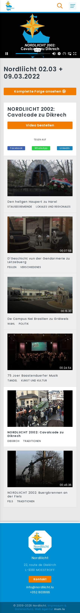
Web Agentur (44, 609)
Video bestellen (40, 125)
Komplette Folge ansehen (37, 91)
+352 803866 (40, 592)
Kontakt (40, 579)
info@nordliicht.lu (40, 587)
